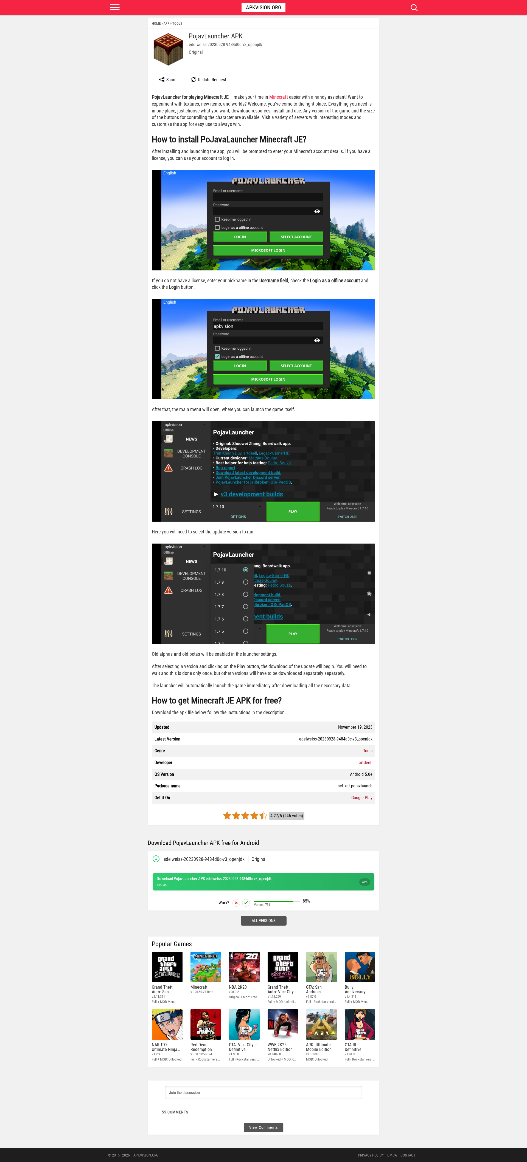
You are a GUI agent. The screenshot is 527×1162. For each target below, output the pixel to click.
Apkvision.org (263, 7)
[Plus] (246, 903)
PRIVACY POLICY (371, 1155)
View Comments (263, 1127)
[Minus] (236, 903)
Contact (407, 1155)
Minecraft (278, 97)
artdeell (365, 762)
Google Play (361, 797)
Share (170, 79)
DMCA (392, 1155)
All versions (264, 920)
